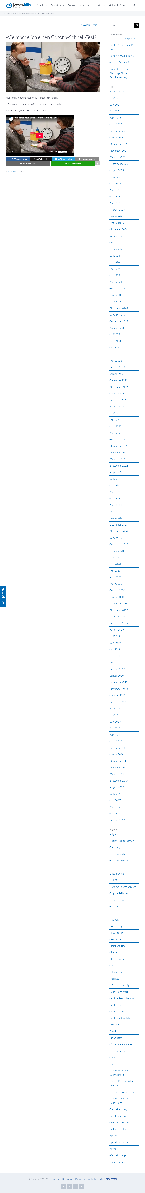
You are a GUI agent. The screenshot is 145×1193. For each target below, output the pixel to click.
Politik (113, 1063)
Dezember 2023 (119, 301)
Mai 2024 (115, 268)
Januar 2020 (117, 596)
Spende (114, 1135)
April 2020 (115, 577)
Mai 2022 (115, 419)
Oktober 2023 (118, 314)
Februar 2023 (117, 367)
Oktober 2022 (118, 393)
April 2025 (115, 196)
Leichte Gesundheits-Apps (124, 998)
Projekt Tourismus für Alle (123, 1091)
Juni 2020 (115, 564)
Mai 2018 (115, 728)
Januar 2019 (117, 675)
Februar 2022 (117, 439)
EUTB (113, 913)
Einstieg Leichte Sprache (123, 38)
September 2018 (119, 701)
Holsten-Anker (118, 958)
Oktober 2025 (118, 157)
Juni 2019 (115, 642)
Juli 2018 (115, 715)
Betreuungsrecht (119, 860)
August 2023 (117, 327)
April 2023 (115, 353)
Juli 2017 (115, 793)
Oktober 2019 (118, 616)
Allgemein (115, 834)
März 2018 (116, 741)
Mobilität (115, 1024)
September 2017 (119, 780)
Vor (95, 24)
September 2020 (119, 544)
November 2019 (119, 610)
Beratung (115, 847)
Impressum (56, 1179)
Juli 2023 (115, 334)
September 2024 (119, 242)
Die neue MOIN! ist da (122, 55)
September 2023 (119, 321)
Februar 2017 (117, 820)
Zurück (87, 24)
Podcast (114, 1057)
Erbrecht (115, 906)
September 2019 (119, 623)
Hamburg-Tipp (118, 945)
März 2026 (116, 124)
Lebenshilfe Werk (119, 991)
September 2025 (119, 163)
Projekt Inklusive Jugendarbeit (119, 1072)
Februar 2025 (117, 209)
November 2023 (119, 308)
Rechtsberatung (118, 1109)
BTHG (113, 880)
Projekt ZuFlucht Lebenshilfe (119, 1100)
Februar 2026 (117, 130)
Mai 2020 (115, 570)
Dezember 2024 (119, 222)
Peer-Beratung (118, 1050)
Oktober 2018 (118, 695)
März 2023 (116, 360)
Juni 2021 (115, 485)
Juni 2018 (115, 721)
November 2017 (119, 767)
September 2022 (119, 399)
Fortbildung (116, 926)
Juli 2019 (115, 636)
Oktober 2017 (118, 774)
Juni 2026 (115, 104)
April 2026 (115, 117)
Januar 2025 (117, 216)
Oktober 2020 (118, 537)
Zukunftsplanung (119, 1161)
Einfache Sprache (119, 899)
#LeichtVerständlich (120, 62)
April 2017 (115, 813)
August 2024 (117, 249)
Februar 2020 (117, 590)
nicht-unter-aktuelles (121, 1044)
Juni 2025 (115, 183)
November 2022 (119, 386)
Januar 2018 (117, 754)
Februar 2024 (117, 288)
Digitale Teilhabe (119, 893)
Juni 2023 (115, 340)
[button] (134, 5)
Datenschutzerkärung (71, 1179)
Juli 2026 (115, 98)
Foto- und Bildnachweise (93, 1179)
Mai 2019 (115, 649)
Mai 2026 (115, 111)
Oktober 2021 (118, 459)
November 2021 (119, 452)
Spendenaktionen (119, 1142)
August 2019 (117, 629)
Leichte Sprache (118, 1004)
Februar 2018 (117, 747)
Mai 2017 (115, 806)
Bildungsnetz (117, 873)
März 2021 (116, 504)
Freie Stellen (116, 932)
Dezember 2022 (119, 380)
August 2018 (117, 708)
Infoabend (115, 965)
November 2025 (119, 150)
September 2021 (119, 465)
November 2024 (119, 229)
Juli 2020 (115, 557)
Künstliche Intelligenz (121, 985)
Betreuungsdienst (119, 853)
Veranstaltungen (118, 1155)
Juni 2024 (115, 262)
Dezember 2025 (119, 144)
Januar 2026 (117, 137)
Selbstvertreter (118, 1128)
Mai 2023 (115, 347)
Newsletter (116, 1037)
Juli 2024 (115, 255)
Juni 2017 (115, 800)
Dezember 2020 (119, 524)
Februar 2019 (117, 669)
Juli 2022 (115, 413)
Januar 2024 (117, 294)
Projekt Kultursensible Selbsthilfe (122, 1083)
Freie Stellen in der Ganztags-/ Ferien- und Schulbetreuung (122, 73)
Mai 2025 (115, 190)
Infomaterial (116, 972)
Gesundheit (116, 939)
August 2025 (117, 170)
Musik (113, 1031)
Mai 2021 (115, 491)
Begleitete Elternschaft (122, 840)
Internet (114, 978)
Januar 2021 (117, 518)
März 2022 (116, 432)
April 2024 (115, 275)
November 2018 (119, 688)
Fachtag (114, 919)
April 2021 (115, 498)
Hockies (114, 952)
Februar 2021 (117, 511)
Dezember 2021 (119, 445)
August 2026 (117, 91)
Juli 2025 (115, 176)
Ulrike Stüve (12, 171)
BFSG (113, 867)
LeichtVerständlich (120, 1017)
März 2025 (116, 203)
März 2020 (116, 583)
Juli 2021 (115, 478)
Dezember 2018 (119, 682)
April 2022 (115, 426)
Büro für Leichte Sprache (123, 886)
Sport (113, 1148)
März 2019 (116, 662)
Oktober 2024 (118, 235)
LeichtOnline (117, 1011)
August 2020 (117, 550)
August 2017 (117, 787)
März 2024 (116, 281)
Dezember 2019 (119, 603)
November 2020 (119, 531)
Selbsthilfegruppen (120, 1122)
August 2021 (117, 472)
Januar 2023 (117, 373)
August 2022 (117, 406)
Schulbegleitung (118, 1115)
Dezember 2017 (119, 760)
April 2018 (115, 734)
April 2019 (115, 655)
